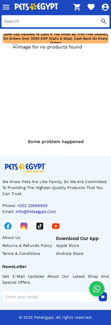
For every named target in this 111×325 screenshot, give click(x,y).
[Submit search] (103, 21)
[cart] (77, 7)
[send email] (103, 297)
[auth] (105, 7)
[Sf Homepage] (41, 7)
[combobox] (55, 21)
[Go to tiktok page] (40, 226)
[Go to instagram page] (24, 226)
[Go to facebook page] (8, 226)
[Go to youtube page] (55, 226)
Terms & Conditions (21, 253)
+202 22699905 (32, 205)
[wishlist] (91, 7)
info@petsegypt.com (36, 211)
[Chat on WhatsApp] (96, 288)
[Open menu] (6, 7)
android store (69, 253)
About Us (11, 237)
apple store (67, 245)
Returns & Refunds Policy (27, 245)
